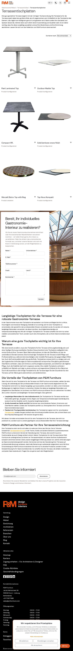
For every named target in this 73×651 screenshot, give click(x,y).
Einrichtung (8, 523)
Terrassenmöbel (22, 8)
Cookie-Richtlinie (10, 568)
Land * (28, 270)
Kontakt (6, 543)
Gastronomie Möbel (9, 8)
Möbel (6, 520)
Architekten (8, 527)
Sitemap (7, 555)
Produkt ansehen (7, 200)
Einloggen (7, 636)
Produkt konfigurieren (8, 92)
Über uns (7, 537)
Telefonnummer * (11, 264)
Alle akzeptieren (36, 645)
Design (6, 517)
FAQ (5, 565)
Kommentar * (10, 277)
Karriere (6, 558)
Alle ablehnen (23, 641)
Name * (7, 251)
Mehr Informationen (36, 636)
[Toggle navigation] (69, 2)
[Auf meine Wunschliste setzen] (35, 88)
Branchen (7, 533)
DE (49, 3)
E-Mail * (8, 257)
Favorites (7, 639)
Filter (66, 646)
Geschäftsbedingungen (13, 571)
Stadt (7, 270)
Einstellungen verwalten (45, 641)
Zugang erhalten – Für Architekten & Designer (23, 561)
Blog (5, 540)
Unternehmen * (31, 251)
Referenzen (8, 530)
